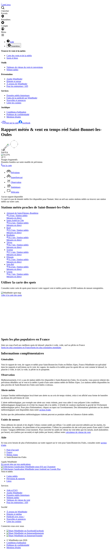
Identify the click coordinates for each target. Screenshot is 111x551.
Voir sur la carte (12, 123)
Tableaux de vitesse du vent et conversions (24, 67)
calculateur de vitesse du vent (78, 432)
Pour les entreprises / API (17, 86)
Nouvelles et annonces (16, 100)
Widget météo (12, 70)
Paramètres (15, 46)
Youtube (39, 535)
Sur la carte (7, 165)
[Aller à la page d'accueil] (1, 2)
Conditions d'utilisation (16, 112)
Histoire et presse (13, 81)
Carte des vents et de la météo (19, 55)
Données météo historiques (18, 95)
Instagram (39, 533)
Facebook (26, 123)
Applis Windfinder (14, 79)
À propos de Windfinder (16, 84)
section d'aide (45, 410)
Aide (12, 42)
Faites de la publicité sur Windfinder (21, 98)
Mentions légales (13, 117)
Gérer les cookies (13, 103)
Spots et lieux (12, 58)
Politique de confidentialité (17, 114)
